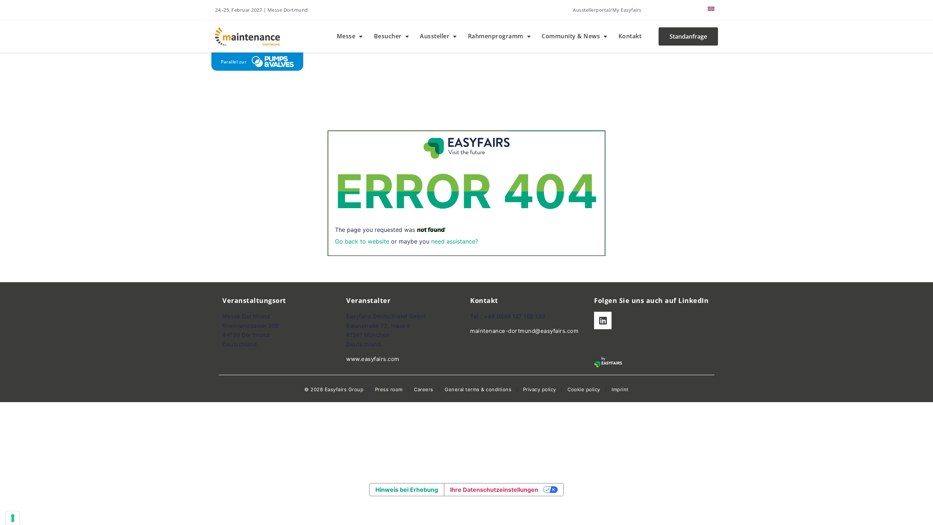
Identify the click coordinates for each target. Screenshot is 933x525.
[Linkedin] (603, 320)
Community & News (571, 36)
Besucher (388, 36)
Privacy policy (539, 389)
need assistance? (454, 241)
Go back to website (362, 241)
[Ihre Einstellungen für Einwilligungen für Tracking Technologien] (13, 518)
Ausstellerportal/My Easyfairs (607, 10)
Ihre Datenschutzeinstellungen (494, 489)
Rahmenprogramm (495, 36)
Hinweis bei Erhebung (406, 489)
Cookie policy (583, 389)
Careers (423, 389)
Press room (388, 389)
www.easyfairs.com (372, 358)
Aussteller (434, 36)
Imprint (620, 389)
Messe (346, 36)
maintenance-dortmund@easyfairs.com (524, 330)
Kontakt (630, 36)
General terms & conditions (478, 389)
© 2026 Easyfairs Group (333, 389)
